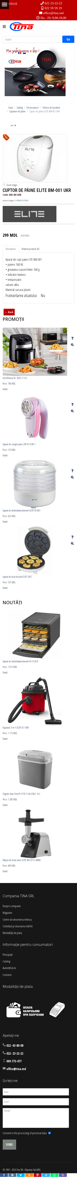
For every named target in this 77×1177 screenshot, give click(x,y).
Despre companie (12, 906)
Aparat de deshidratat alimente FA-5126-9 (20, 661)
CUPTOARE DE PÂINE (21, 200)
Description (11, 249)
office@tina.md (53, 13)
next (12, 125)
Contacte (7, 975)
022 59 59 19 (53, 8)
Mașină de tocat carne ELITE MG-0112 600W (22, 860)
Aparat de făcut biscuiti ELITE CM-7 (17, 576)
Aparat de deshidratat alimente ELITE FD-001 (21, 510)
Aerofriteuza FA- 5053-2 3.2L (15, 378)
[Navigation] (4, 26)
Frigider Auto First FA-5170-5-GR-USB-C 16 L (21, 794)
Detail (5, 389)
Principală (8, 955)
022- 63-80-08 (14, 1045)
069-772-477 (13, 1061)
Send (9, 1144)
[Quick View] (72, 344)
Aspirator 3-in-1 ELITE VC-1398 (16, 727)
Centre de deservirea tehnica (17, 919)
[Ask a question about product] (72, 338)
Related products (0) (30, 249)
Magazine (7, 913)
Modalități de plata (12, 933)
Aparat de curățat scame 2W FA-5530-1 (19, 444)
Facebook (11, 3)
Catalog (6, 961)
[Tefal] (35, 70)
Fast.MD (36, 1169)
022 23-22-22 (53, 3)
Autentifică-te (9, 968)
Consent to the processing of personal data (25, 1133)
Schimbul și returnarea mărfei (18, 926)
